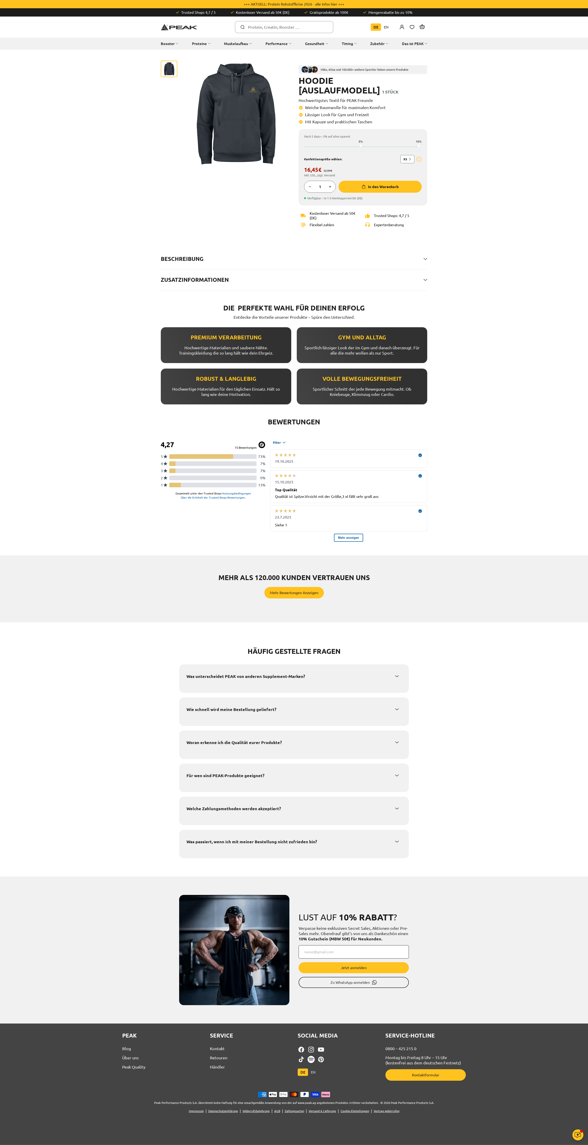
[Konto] (402, 27)
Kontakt (217, 1048)
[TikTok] (301, 1059)
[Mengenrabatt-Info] (419, 159)
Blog (126, 1048)
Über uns (130, 1057)
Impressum (196, 1111)
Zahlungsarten (294, 1111)
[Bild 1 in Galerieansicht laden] (169, 69)
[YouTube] (321, 1049)
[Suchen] (242, 27)
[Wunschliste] (412, 27)
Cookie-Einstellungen (355, 1111)
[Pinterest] (321, 1059)
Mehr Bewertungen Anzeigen (294, 593)
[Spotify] (311, 1059)
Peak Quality (133, 1067)
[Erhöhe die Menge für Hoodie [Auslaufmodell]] (330, 186)
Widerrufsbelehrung (256, 1111)
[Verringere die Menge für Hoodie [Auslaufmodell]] (309, 186)
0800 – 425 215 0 (400, 1048)
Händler (217, 1067)
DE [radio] (375, 27)
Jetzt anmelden (354, 968)
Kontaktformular (425, 1075)
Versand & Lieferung (322, 1111)
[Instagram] (311, 1049)
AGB (277, 1111)
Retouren (218, 1057)
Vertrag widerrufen (386, 1111)
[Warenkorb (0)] (422, 27)
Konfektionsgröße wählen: (323, 159)
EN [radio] (386, 27)
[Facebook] (301, 1049)
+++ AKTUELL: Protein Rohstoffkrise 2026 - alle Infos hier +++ (294, 4)
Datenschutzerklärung (223, 1111)
